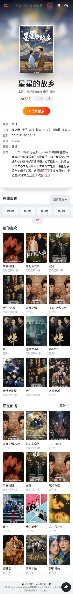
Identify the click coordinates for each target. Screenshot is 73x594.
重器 (5, 526)
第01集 (10, 210)
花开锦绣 (31, 307)
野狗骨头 (54, 568)
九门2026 (55, 443)
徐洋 (24, 129)
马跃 (31, 129)
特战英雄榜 (10, 390)
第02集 (27, 210)
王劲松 (66, 129)
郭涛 (38, 129)
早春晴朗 (8, 266)
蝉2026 (53, 349)
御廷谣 (7, 568)
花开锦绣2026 (58, 307)
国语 (14, 146)
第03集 (44, 210)
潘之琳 (16, 129)
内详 (14, 124)
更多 (62, 405)
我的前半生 (33, 526)
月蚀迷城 (54, 390)
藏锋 (52, 266)
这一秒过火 (56, 526)
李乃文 (47, 129)
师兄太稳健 (33, 443)
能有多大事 (33, 266)
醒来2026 (32, 349)
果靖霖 (56, 129)
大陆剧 (27, 98)
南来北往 (31, 568)
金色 (28, 390)
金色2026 (9, 307)
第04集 (61, 210)
